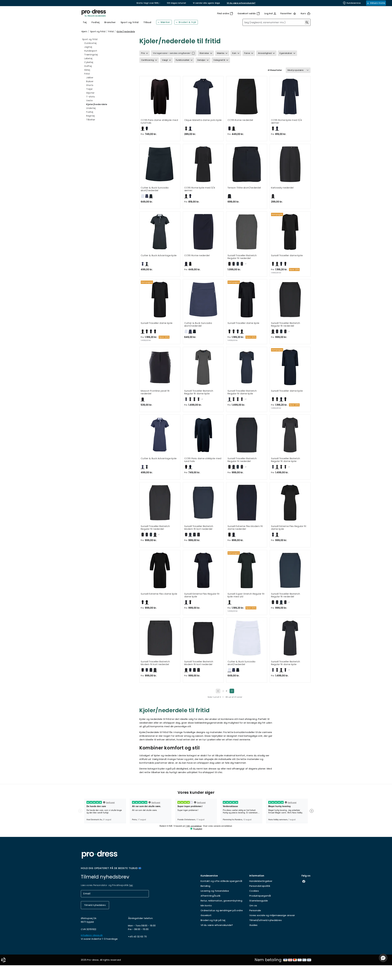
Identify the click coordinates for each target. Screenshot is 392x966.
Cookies (254, 890)
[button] (383, 958)
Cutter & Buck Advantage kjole (159, 255)
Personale (255, 910)
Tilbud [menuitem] (147, 22)
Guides (253, 925)
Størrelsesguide (258, 900)
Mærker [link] (165, 22)
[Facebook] (306, 881)
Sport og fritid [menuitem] (129, 22)
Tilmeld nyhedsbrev (95, 905)
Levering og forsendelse (215, 890)
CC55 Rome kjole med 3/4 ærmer (286, 121)
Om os (253, 905)
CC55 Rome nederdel (240, 120)
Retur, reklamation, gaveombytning (221, 900)
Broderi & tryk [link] (187, 22)
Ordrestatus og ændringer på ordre (222, 910)
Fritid (111, 31)
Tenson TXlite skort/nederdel (244, 187)
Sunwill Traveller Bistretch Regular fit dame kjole (198, 392)
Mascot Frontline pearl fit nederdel (155, 392)
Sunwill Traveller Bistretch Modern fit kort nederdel (198, 527)
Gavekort (206, 915)
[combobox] (277, 22)
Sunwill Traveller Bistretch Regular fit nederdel (242, 257)
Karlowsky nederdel (282, 187)
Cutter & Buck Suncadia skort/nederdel (155, 189)
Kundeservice (354, 3)
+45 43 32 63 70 (137, 936)
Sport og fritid (97, 31)
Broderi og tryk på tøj (213, 920)
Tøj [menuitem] (85, 22)
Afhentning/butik (211, 895)
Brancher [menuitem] (110, 22)
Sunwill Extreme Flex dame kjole (159, 593)
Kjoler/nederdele (126, 31)
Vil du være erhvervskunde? (217, 925)
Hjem (84, 31)
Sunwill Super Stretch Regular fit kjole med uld (246, 595)
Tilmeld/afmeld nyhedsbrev (265, 920)
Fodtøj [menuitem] (96, 22)
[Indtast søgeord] (307, 22)
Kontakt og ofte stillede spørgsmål (221, 881)
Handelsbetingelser (260, 881)
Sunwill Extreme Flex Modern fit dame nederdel (245, 527)
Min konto (206, 905)
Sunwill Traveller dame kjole (287, 255)
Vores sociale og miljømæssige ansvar (272, 915)
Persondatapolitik (259, 886)
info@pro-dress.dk (92, 935)
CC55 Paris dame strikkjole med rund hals (159, 121)
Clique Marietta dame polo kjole (203, 120)
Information (256, 875)
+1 (245, 264)
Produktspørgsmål (260, 895)
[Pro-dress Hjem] (93, 13)
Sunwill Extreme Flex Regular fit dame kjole (288, 527)
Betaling (205, 886)
